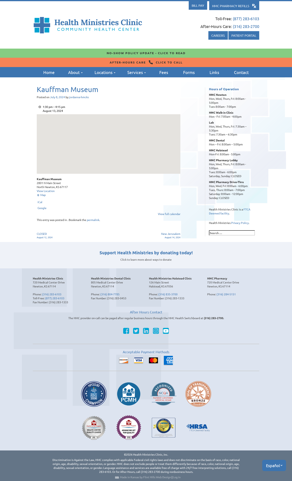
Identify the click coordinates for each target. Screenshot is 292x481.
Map (41, 195)
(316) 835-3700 (168, 294)
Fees (163, 72)
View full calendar (169, 214)
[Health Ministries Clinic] (88, 25)
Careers (218, 35)
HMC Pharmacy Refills (230, 6)
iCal (40, 202)
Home (49, 72)
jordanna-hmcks (79, 97)
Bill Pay (198, 5)
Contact (241, 72)
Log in (177, 477)
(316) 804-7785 (110, 294)
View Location (46, 191)
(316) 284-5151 (226, 294)
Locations (104, 72)
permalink (93, 220)
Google (42, 208)
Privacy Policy (240, 223)
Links (214, 72)
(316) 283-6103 (51, 294)
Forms (189, 72)
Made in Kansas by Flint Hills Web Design (145, 477)
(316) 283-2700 (246, 26)
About (74, 72)
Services (135, 72)
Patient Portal (243, 35)
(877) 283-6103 (246, 18)
